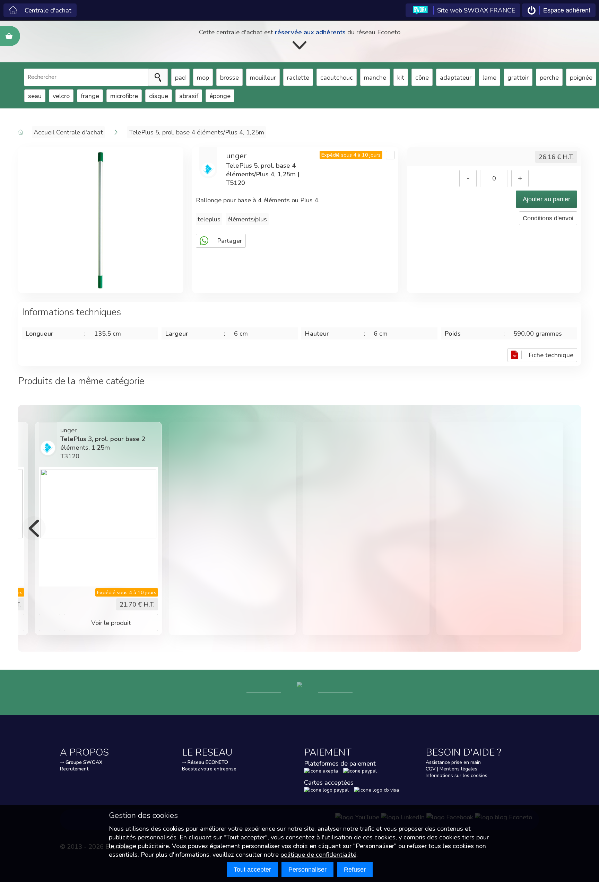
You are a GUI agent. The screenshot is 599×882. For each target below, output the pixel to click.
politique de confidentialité (318, 854)
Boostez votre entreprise (209, 769)
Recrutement (74, 769)
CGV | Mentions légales (451, 769)
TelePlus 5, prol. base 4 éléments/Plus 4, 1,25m (196, 132)
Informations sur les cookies (456, 775)
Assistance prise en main (453, 762)
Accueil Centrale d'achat (68, 132)
